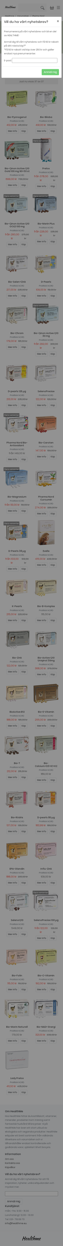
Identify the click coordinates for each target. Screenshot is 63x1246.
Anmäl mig (50, 73)
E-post (7, 61)
